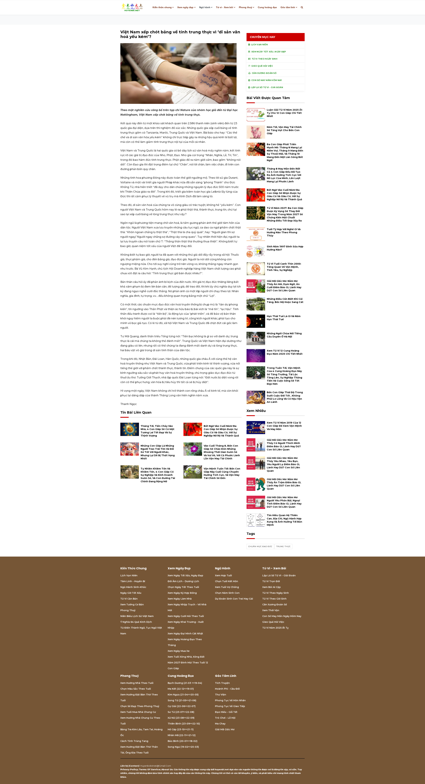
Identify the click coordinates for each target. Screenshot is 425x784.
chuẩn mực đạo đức (260, 546)
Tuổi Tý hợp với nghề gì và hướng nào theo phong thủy (283, 232)
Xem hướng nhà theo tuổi (136, 682)
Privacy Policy (129, 769)
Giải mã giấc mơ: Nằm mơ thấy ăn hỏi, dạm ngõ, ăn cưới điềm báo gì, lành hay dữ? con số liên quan (284, 286)
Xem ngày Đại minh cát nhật (185, 633)
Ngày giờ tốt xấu (130, 592)
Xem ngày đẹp (185, 7)
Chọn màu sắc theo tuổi (135, 688)
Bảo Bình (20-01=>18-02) (182, 741)
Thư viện (220, 694)
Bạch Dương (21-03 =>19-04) (185, 682)
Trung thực (283, 546)
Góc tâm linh (288, 7)
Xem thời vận (270, 610)
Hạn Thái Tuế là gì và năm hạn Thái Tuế (283, 318)
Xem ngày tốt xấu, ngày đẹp (185, 575)
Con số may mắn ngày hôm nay (281, 616)
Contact (134, 765)
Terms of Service (149, 769)
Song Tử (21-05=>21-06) (182, 700)
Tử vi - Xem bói (224, 7)
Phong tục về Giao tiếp (230, 706)
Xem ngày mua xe (178, 650)
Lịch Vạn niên (128, 575)
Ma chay (220, 723)
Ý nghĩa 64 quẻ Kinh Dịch (136, 621)
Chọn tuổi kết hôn (226, 581)
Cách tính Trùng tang (134, 741)
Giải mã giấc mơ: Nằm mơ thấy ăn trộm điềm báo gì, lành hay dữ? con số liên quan (284, 484)
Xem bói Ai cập (271, 587)
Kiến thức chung (162, 7)
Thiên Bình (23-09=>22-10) (184, 723)
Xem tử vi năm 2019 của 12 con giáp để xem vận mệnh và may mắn (284, 425)
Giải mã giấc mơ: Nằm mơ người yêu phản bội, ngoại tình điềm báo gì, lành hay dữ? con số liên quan (284, 502)
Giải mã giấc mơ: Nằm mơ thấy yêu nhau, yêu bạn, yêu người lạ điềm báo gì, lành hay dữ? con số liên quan (283, 464)
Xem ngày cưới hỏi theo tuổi (186, 616)
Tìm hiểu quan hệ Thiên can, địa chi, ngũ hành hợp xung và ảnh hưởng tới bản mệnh (284, 520)
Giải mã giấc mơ (224, 729)
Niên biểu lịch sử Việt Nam (137, 616)
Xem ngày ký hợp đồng (182, 592)
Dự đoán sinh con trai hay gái (234, 598)
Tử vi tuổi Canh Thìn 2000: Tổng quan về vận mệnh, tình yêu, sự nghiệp (284, 267)
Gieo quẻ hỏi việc (273, 621)
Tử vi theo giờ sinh (274, 598)
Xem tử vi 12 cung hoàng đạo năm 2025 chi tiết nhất (284, 352)
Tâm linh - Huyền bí (132, 581)
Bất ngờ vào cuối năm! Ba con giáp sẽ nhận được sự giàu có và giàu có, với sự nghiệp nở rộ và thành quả (284, 194)
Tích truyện (222, 682)
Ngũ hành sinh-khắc (133, 587)
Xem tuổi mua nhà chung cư (138, 712)
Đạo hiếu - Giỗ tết (226, 712)
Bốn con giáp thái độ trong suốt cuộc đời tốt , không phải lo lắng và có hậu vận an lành (285, 397)
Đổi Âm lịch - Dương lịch (183, 581)
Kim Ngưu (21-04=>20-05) (183, 694)
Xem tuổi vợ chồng (227, 587)
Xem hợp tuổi (223, 575)
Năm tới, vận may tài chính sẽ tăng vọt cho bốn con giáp (284, 130)
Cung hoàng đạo (267, 7)
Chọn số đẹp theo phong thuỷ (139, 706)
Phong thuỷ (245, 7)
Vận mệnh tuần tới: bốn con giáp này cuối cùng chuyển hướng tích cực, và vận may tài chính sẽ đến (222, 473)
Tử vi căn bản (129, 598)
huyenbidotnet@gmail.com (155, 765)
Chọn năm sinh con (227, 592)
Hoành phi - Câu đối (227, 688)
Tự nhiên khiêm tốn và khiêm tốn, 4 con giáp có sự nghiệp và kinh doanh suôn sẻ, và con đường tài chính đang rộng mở (158, 475)
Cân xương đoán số (274, 604)
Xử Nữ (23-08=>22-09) (181, 717)
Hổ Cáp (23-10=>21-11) (181, 729)
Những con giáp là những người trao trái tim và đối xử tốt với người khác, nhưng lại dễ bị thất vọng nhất (158, 452)
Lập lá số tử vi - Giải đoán (279, 575)
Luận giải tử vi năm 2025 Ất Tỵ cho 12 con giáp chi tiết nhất (284, 113)
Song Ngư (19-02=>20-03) (183, 746)
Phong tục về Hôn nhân (230, 700)
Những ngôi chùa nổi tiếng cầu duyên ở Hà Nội (284, 335)
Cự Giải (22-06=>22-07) (182, 706)
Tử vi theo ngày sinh (275, 592)
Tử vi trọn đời (271, 581)
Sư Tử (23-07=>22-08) (181, 712)
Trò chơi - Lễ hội (225, 717)
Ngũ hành (204, 7)
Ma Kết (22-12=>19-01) (181, 688)
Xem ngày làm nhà (180, 598)
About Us (167, 769)
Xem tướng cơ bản (132, 604)
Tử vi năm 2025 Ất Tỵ (275, 627)
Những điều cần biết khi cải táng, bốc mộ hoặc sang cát (285, 300)
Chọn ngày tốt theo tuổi (183, 587)
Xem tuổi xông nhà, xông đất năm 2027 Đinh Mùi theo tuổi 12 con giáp (188, 662)
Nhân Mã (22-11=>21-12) (182, 735)
